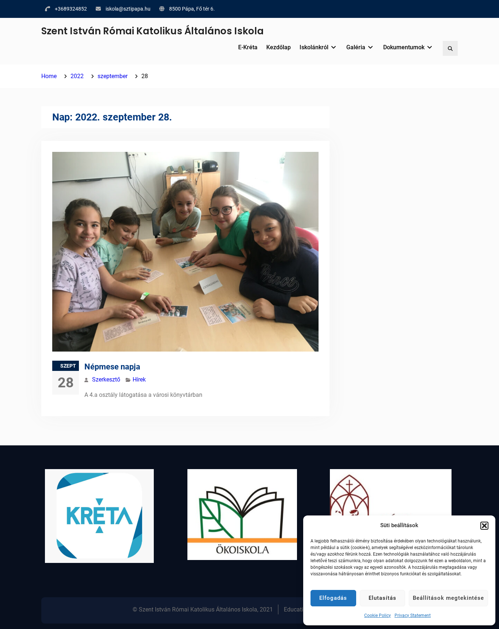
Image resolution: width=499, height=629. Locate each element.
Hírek (139, 379)
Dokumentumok (403, 47)
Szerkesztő (106, 379)
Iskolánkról (314, 47)
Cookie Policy (377, 615)
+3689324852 (71, 9)
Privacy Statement (413, 615)
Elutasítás (382, 598)
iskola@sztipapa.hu (128, 9)
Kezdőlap (278, 47)
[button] (484, 525)
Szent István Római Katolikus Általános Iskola (152, 31)
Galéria (355, 47)
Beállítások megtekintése (448, 598)
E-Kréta (248, 47)
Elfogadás (333, 598)
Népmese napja (112, 366)
